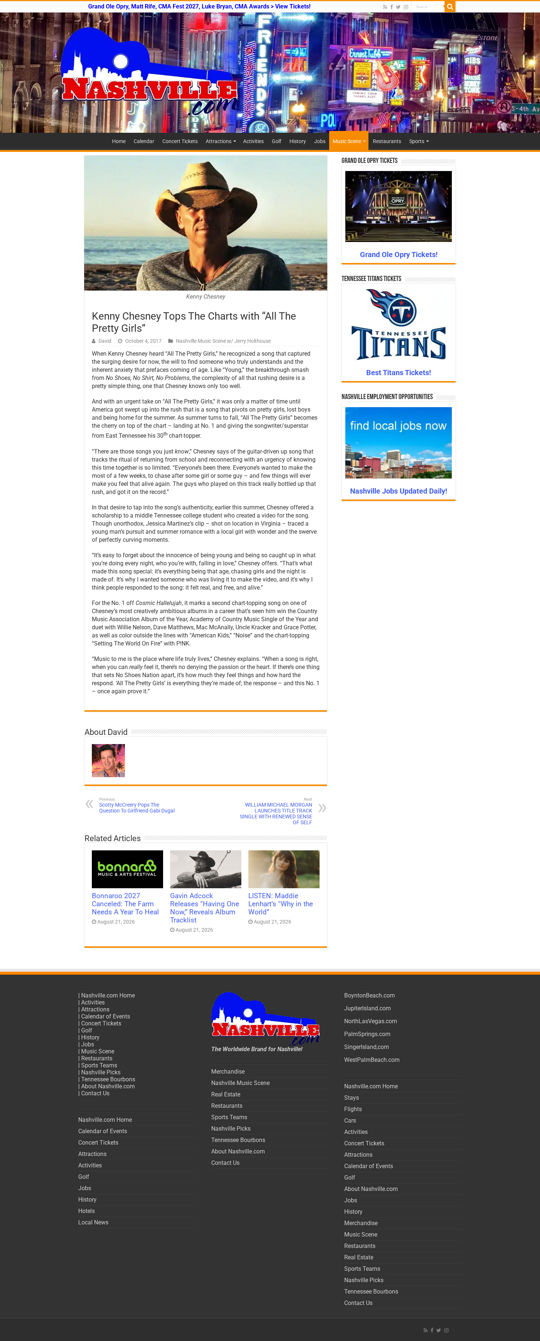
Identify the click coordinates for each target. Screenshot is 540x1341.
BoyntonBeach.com (369, 995)
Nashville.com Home (108, 995)
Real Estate (225, 1094)
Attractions (218, 141)
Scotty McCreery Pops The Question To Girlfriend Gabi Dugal (136, 805)
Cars (350, 1120)
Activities (253, 141)
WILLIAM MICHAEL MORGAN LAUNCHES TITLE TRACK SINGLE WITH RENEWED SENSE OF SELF (276, 811)
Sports (416, 141)
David (104, 341)
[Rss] (385, 7)
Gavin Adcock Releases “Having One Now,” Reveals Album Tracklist (204, 908)
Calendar (144, 141)
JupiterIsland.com (367, 1008)
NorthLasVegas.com (370, 1021)
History (297, 141)
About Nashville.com (108, 1086)
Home (119, 141)
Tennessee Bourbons (108, 1079)
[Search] (450, 6)
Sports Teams (99, 1065)
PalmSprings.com (367, 1034)
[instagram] (406, 7)
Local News (93, 1222)
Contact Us (95, 1093)
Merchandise (228, 1071)
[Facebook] (391, 7)
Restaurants (387, 141)
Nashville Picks (100, 1072)
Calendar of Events (105, 1016)
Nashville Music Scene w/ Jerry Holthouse (223, 341)
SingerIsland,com (366, 1046)
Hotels (86, 1210)
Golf (276, 141)
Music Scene (347, 141)
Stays (351, 1097)
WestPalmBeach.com (372, 1059)
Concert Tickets (180, 141)
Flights (353, 1109)
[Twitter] (398, 7)
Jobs (319, 141)
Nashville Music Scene (240, 1082)
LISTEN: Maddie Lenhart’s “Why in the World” (280, 904)
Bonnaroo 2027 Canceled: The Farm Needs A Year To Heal (125, 904)
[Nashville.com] (270, 73)
